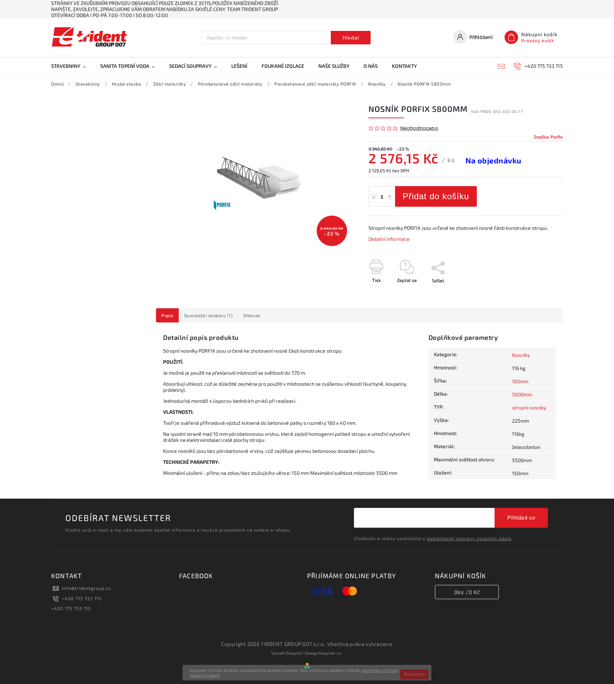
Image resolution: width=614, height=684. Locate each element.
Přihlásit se (521, 518)
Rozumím (414, 674)
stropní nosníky (529, 408)
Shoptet (294, 653)
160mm (520, 381)
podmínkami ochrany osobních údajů (469, 538)
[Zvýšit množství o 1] (390, 197)
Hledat (351, 37)
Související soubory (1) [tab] (208, 315)
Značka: (548, 137)
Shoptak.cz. (331, 653)
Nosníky (521, 355)
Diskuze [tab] (251, 315)
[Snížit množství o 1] (374, 197)
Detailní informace (389, 239)
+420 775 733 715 (82, 598)
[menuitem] (72, 66)
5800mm (522, 394)
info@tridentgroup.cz (86, 588)
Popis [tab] (167, 315)
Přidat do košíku (436, 196)
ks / (467, 592)
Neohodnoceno (419, 128)
